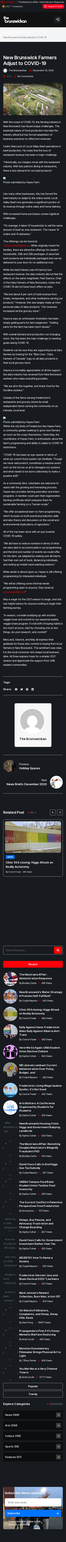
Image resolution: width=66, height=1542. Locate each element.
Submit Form (33, 798)
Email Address (22, 767)
